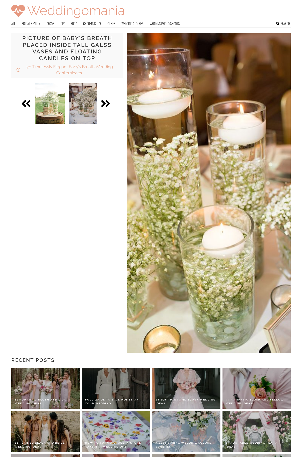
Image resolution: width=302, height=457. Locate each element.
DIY (63, 23)
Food (74, 23)
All (13, 23)
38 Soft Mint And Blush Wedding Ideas (186, 401)
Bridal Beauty (31, 23)
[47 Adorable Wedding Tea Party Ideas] (256, 431)
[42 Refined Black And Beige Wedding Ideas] (45, 431)
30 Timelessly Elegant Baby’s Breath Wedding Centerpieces (69, 69)
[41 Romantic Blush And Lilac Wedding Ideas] (45, 388)
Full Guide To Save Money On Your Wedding (112, 401)
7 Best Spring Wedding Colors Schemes (184, 444)
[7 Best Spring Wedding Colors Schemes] (186, 431)
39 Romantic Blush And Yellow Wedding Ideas (255, 401)
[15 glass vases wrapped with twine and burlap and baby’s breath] (50, 103)
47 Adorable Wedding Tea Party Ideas (255, 444)
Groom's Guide (92, 23)
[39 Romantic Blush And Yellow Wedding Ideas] (256, 388)
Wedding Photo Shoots (165, 23)
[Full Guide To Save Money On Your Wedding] (116, 388)
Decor (50, 23)
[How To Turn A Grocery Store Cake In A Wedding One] (116, 431)
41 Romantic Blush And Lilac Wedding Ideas (41, 401)
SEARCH (285, 23)
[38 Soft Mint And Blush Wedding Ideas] (186, 388)
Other (111, 23)
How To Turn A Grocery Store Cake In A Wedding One (113, 444)
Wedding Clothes (132, 23)
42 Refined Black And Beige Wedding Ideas (40, 444)
